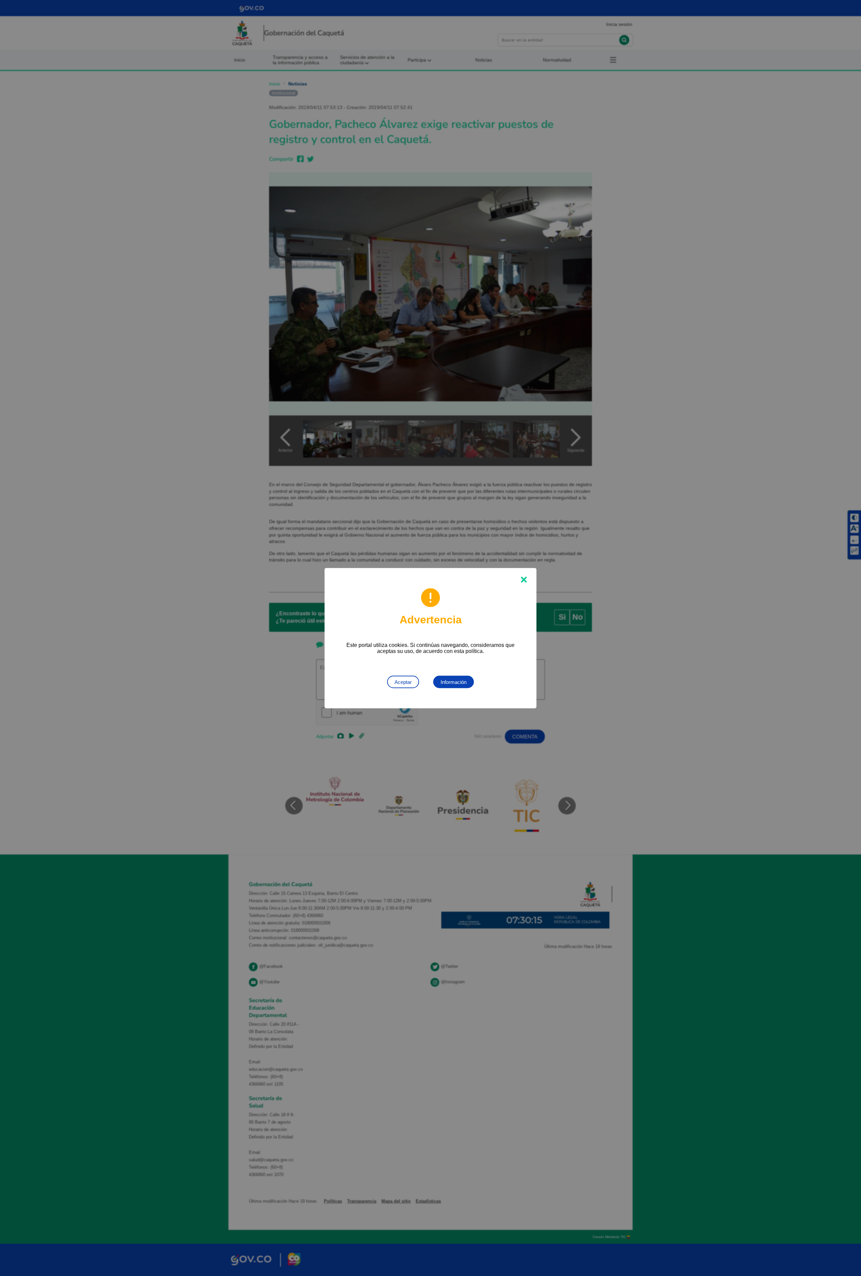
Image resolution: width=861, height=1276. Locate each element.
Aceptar (403, 682)
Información (453, 682)
